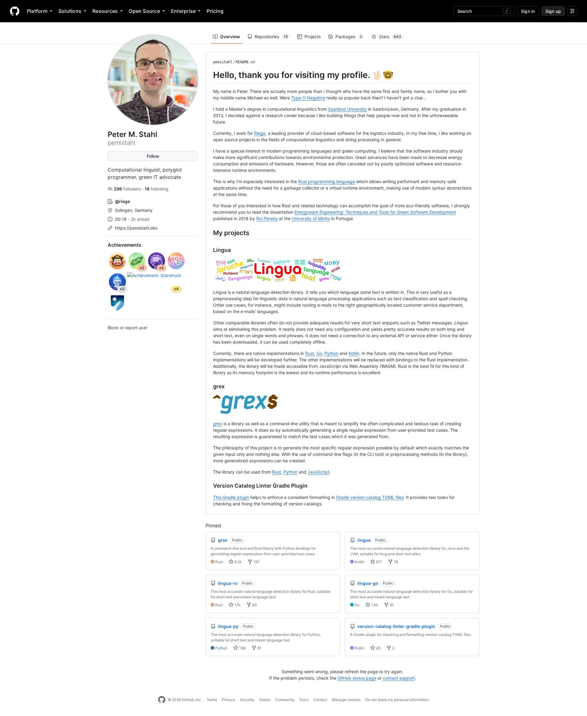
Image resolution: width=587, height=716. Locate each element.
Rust (309, 353)
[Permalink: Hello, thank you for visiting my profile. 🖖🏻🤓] (209, 75)
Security (247, 699)
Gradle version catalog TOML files (370, 497)
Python (331, 353)
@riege (122, 201)
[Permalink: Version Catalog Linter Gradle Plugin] (209, 486)
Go (319, 353)
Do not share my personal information (397, 699)
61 (259, 648)
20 (378, 648)
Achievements (124, 245)
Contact (320, 699)
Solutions (69, 11)
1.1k (237, 605)
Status (264, 699)
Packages (348, 36)
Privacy (228, 699)
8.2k (238, 561)
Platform (37, 11)
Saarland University (347, 109)
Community (285, 699)
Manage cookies (346, 699)
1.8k (242, 648)
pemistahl (222, 62)
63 (254, 605)
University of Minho (311, 218)
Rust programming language (326, 181)
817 (378, 561)
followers (128, 188)
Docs (304, 699)
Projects (313, 36)
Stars (390, 36)
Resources (105, 11)
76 (395, 561)
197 (256, 561)
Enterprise (183, 11)
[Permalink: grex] (209, 386)
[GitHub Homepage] (161, 700)
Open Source (144, 11)
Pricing (215, 11)
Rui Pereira (267, 218)
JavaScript (318, 471)
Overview (230, 36)
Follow (153, 156)
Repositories (271, 36)
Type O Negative (308, 97)
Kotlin (354, 353)
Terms (212, 699)
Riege (259, 133)
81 (391, 605)
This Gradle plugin (231, 497)
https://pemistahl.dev (136, 228)
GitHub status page (357, 678)
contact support (399, 678)
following (156, 188)
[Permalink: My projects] (209, 232)
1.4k (374, 605)
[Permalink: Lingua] (209, 250)
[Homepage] (15, 11)
